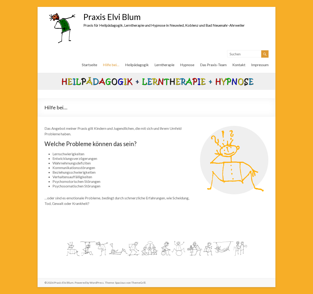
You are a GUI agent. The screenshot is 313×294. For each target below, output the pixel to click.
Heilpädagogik (137, 64)
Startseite (89, 64)
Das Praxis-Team (213, 64)
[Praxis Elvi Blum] (61, 12)
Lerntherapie (164, 64)
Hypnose (187, 64)
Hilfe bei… (111, 64)
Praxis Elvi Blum (112, 17)
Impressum (260, 64)
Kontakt (238, 64)
